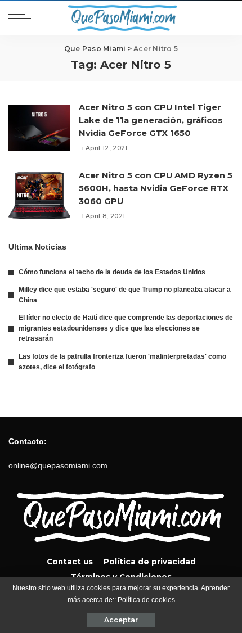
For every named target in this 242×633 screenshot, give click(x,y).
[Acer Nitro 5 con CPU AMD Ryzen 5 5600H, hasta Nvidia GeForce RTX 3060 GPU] (39, 195)
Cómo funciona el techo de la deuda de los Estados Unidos (112, 272)
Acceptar (121, 620)
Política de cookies (146, 600)
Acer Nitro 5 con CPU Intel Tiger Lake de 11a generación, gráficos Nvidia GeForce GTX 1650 (151, 120)
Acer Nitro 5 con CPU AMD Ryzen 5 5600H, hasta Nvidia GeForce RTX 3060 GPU (155, 188)
